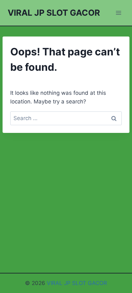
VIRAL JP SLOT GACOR (77, 283)
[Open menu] (118, 13)
